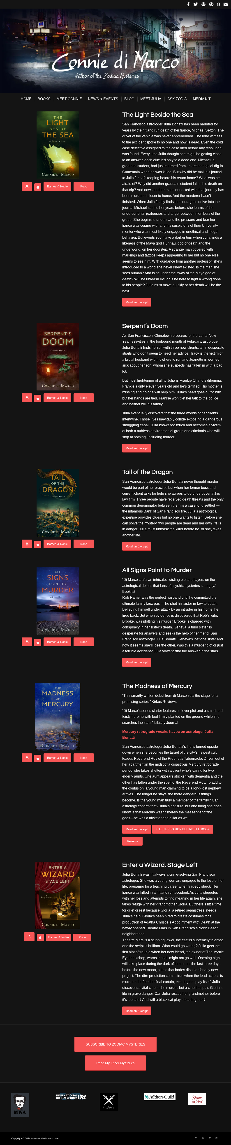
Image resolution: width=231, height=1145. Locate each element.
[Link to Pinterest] (209, 1137)
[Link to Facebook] (196, 1137)
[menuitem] (26, 99)
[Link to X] (202, 1137)
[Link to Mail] (216, 1137)
